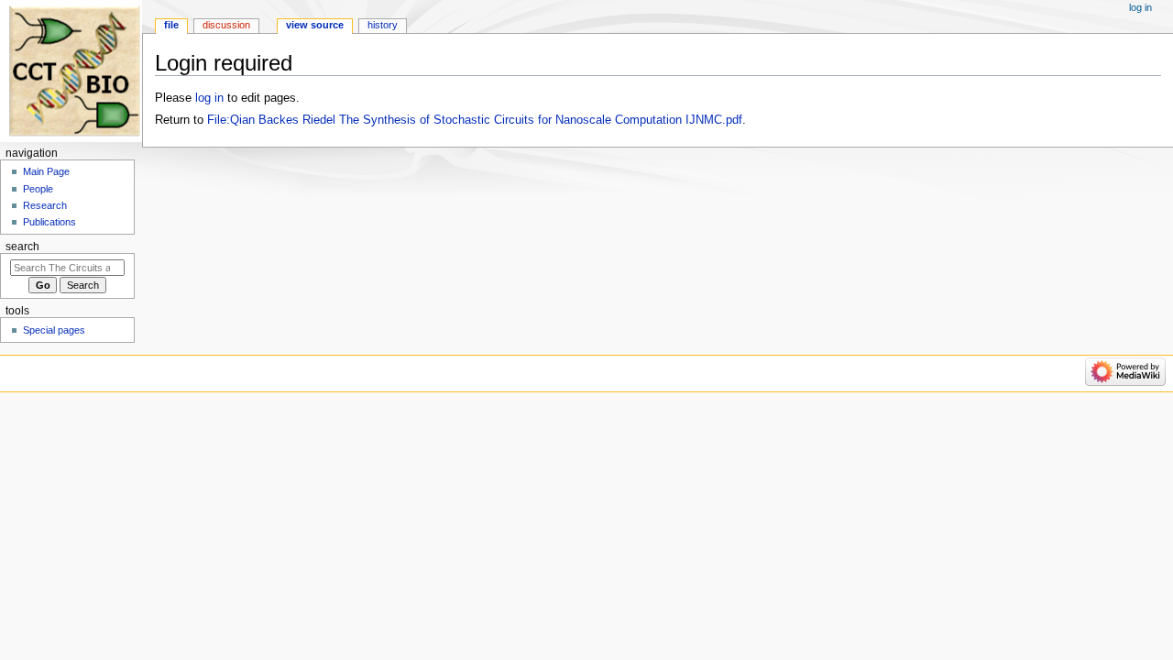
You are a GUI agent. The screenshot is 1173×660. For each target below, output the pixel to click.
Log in (1140, 7)
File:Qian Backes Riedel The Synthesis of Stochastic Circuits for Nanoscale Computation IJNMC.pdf (474, 120)
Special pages (54, 330)
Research (45, 205)
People (38, 188)
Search (22, 246)
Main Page (46, 171)
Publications (49, 221)
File (171, 24)
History (382, 24)
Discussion (226, 24)
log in (209, 98)
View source (315, 24)
